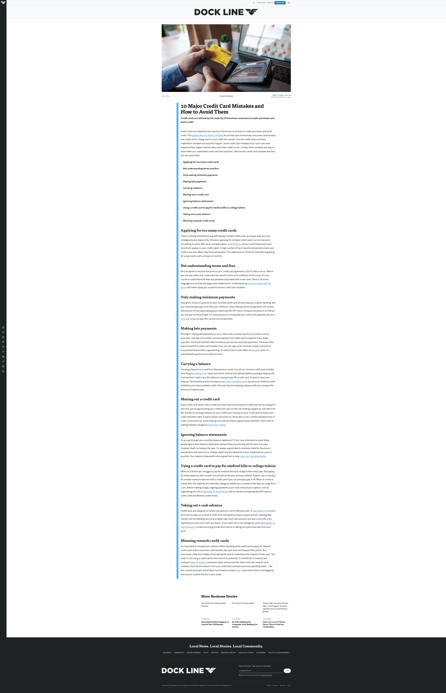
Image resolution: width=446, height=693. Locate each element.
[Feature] (3, 332)
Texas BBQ (261, 3)
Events (270, 3)
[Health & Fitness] (3, 347)
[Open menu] (289, 3)
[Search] (254, 3)
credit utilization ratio (236, 381)
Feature (214, 653)
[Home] (3, 3)
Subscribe (280, 3)
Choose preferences (266, 675)
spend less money (217, 424)
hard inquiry (235, 244)
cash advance (259, 510)
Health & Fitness (246, 653)
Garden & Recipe (228, 653)
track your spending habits (253, 456)
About (269, 685)
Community (179, 653)
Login (289, 685)
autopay (256, 350)
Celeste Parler (226, 96)
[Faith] (3, 351)
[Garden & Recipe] (3, 342)
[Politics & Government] (3, 356)
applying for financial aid (216, 491)
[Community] (3, 327)
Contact (275, 685)
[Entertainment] (3, 361)
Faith (205, 653)
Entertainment (194, 653)
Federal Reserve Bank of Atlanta (207, 135)
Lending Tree (200, 373)
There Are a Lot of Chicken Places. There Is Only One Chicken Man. (274, 624)
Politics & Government (278, 653)
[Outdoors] (3, 337)
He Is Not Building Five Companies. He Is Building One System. (245, 624)
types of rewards (198, 562)
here (238, 570)
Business (166, 96)
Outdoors (261, 653)
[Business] (3, 366)
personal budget (189, 318)
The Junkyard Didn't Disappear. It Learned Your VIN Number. (215, 623)
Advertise (282, 685)
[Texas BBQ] (3, 371)
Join (287, 671)
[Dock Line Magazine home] (226, 12)
